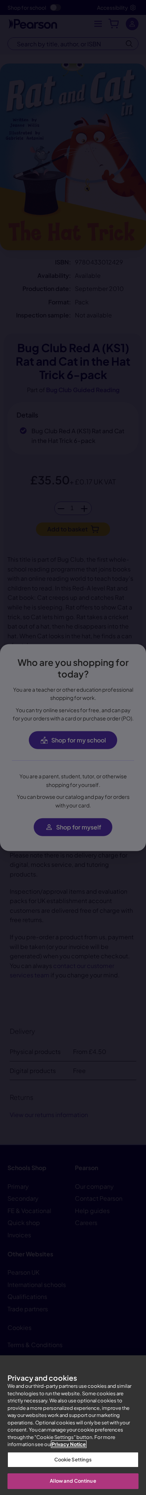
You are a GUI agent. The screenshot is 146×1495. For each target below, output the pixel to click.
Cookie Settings (73, 1460)
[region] (73, 1425)
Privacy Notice (69, 1444)
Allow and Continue (73, 1481)
